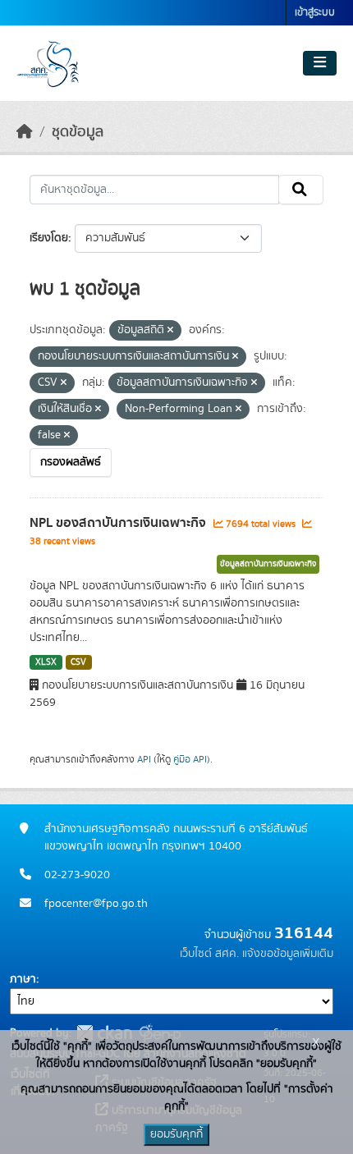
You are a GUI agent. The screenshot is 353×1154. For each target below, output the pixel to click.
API (144, 759)
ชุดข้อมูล (77, 132)
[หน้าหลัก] (24, 132)
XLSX (46, 662)
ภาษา (23, 979)
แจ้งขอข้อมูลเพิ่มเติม (287, 954)
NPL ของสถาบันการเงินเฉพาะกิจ (119, 522)
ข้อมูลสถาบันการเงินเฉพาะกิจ (268, 564)
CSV (78, 662)
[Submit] (300, 189)
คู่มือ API (190, 759)
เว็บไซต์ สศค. (209, 954)
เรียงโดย (49, 238)
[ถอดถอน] (170, 330)
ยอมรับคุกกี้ (176, 1134)
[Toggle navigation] (320, 63)
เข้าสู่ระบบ (315, 13)
